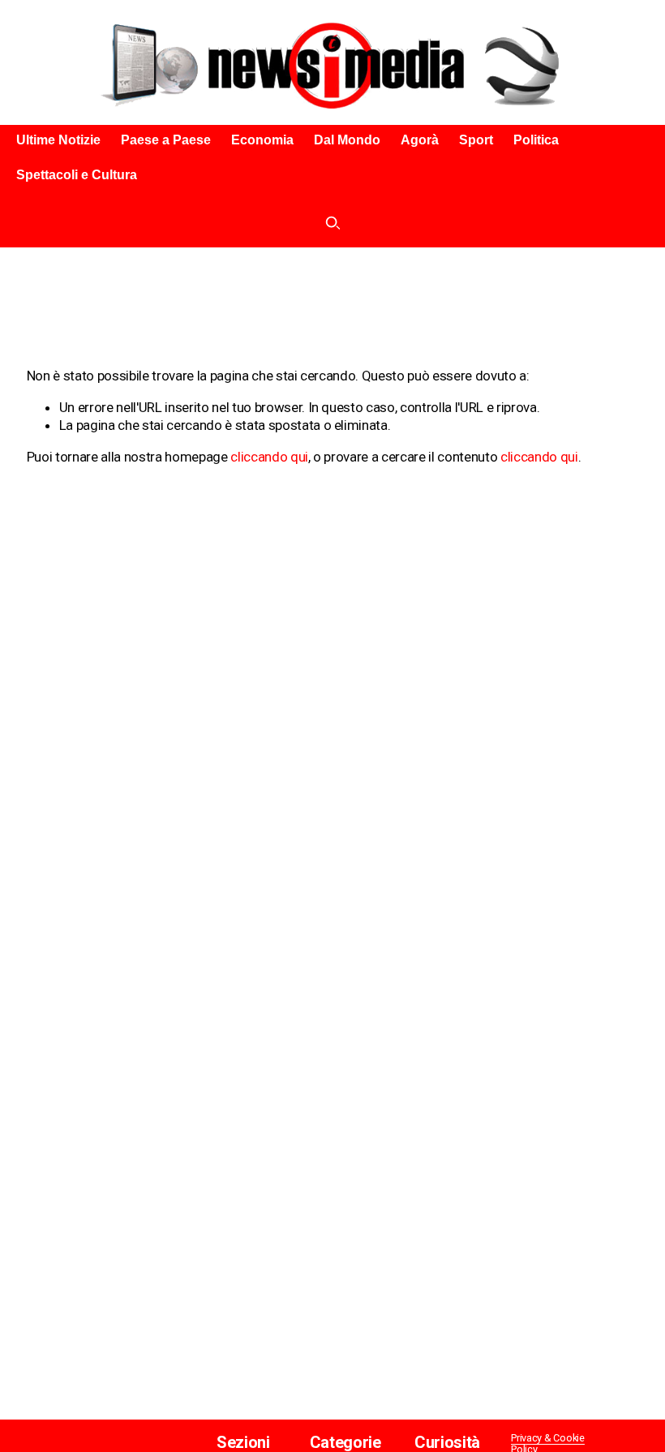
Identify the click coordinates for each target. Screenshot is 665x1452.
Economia (262, 140)
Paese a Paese (166, 140)
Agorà (420, 140)
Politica (536, 140)
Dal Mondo (347, 140)
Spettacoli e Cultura (76, 175)
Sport (476, 140)
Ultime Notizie (58, 140)
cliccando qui (269, 457)
